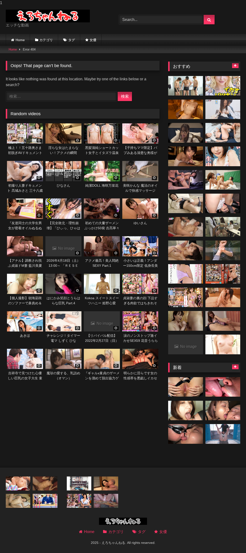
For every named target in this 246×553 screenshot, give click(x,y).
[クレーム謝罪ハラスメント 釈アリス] (222, 133)
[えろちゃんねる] (55, 16)
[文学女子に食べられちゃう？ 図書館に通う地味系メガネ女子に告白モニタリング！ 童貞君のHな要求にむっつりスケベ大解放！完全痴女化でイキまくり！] (185, 133)
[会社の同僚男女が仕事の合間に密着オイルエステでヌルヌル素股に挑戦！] (222, 344)
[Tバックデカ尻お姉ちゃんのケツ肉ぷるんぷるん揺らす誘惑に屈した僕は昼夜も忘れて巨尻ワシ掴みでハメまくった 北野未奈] (185, 274)
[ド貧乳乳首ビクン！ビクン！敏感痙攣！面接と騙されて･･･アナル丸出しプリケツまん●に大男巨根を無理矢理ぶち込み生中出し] (222, 156)
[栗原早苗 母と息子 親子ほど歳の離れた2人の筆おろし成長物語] (222, 109)
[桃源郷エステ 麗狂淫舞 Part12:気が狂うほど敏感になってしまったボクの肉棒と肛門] (185, 250)
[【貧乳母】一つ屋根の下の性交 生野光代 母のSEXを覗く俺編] (106, 483)
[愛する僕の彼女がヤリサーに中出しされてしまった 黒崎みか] (18, 483)
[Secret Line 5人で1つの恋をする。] (185, 86)
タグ (71, 40)
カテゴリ (46, 40)
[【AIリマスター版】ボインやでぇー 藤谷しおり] (106, 501)
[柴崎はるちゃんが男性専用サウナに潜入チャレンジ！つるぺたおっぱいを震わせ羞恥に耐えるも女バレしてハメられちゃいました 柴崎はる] (185, 109)
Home (20, 40)
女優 (93, 40)
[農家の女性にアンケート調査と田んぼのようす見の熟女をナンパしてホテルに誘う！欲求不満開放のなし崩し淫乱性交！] (185, 321)
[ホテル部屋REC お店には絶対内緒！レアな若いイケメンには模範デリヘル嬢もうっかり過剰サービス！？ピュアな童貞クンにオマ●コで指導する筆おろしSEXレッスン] (185, 227)
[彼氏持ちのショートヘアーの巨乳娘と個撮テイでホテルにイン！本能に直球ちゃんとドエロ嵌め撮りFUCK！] (185, 156)
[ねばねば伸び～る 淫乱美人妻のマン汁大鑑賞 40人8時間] (222, 297)
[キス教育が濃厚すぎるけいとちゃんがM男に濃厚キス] (222, 387)
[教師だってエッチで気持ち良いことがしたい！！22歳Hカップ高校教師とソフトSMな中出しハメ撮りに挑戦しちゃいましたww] (185, 387)
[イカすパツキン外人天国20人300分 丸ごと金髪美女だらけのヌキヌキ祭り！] (222, 86)
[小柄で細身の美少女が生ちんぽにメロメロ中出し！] (45, 483)
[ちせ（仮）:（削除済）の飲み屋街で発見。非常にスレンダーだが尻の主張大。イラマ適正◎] (222, 203)
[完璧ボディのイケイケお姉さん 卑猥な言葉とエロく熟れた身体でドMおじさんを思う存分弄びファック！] (222, 321)
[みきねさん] (185, 203)
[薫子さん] (18, 501)
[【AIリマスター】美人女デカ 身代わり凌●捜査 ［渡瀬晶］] (222, 250)
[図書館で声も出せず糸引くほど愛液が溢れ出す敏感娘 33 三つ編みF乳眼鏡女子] (45, 501)
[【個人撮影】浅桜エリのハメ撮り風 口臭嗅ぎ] (185, 434)
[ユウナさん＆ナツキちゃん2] (222, 180)
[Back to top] (231, 539)
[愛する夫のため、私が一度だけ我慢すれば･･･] (222, 274)
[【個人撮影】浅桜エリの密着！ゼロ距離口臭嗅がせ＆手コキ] (185, 410)
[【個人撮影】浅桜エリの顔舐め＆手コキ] (222, 410)
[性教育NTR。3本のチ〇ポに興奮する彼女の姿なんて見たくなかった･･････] (222, 227)
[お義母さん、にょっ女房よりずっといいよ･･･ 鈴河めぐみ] (79, 501)
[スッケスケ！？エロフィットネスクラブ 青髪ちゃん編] (79, 483)
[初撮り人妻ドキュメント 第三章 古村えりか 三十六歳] (185, 180)
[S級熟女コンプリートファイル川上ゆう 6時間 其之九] (185, 297)
